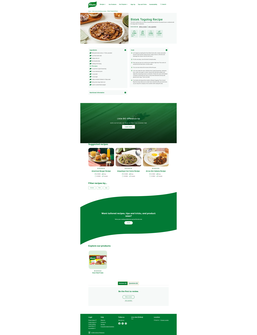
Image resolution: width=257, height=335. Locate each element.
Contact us (103, 322)
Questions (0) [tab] (133, 283)
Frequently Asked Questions (107, 326)
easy (106, 187)
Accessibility (91, 328)
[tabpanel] (128, 297)
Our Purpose (122, 4)
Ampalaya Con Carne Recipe (128, 171)
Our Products (112, 4)
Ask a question (128, 300)
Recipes (102, 4)
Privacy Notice (91, 320)
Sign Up (133, 4)
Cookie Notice (91, 322)
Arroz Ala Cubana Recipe (156, 171)
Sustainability (153, 4)
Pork (99, 187)
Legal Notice (91, 326)
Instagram (126, 323)
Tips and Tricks (142, 4)
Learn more (128, 127)
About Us (103, 320)
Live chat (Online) (137, 317)
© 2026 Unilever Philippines (97, 332)
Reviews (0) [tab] (122, 283)
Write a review (128, 297)
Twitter (123, 323)
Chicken (92, 187)
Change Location (164, 320)
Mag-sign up (121, 320)
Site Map (103, 324)
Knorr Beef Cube (97, 273)
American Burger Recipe (101, 171)
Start (132, 318)
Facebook (119, 323)
